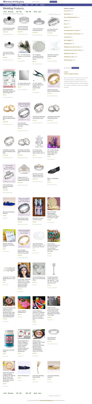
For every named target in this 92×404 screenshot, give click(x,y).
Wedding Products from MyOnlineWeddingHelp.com (16, 2)
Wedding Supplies (68, 60)
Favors (65, 24)
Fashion (66, 20)
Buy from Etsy (20, 291)
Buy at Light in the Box (51, 184)
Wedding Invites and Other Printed (72, 50)
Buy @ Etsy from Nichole (8, 97)
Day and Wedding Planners (70, 17)
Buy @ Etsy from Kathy (37, 224)
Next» (35, 11)
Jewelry (66, 27)
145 (17, 11)
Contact (66, 72)
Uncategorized (67, 37)
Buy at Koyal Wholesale (22, 89)
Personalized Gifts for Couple (71, 30)
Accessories (67, 10)
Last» (39, 11)
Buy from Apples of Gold (8, 34)
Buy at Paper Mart (50, 159)
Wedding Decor (68, 43)
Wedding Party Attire (69, 53)
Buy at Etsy (5, 218)
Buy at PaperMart (36, 92)
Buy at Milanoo (6, 251)
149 (30, 11)
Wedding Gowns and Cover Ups (72, 47)
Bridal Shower (67, 14)
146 (20, 11)
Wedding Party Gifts (69, 56)
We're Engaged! (68, 40)
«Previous (10, 11)
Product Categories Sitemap (71, 73)
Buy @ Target (5, 356)
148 (27, 11)
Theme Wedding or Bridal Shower (72, 33)
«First (5, 11)
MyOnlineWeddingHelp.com (47, 400)
